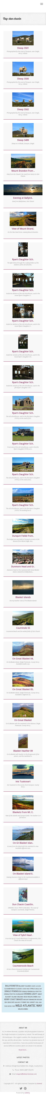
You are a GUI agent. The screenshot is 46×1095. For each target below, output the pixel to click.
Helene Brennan (19, 6)
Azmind (39, 1084)
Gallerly (27, 1093)
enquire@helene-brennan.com (26, 1074)
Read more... (23, 1050)
